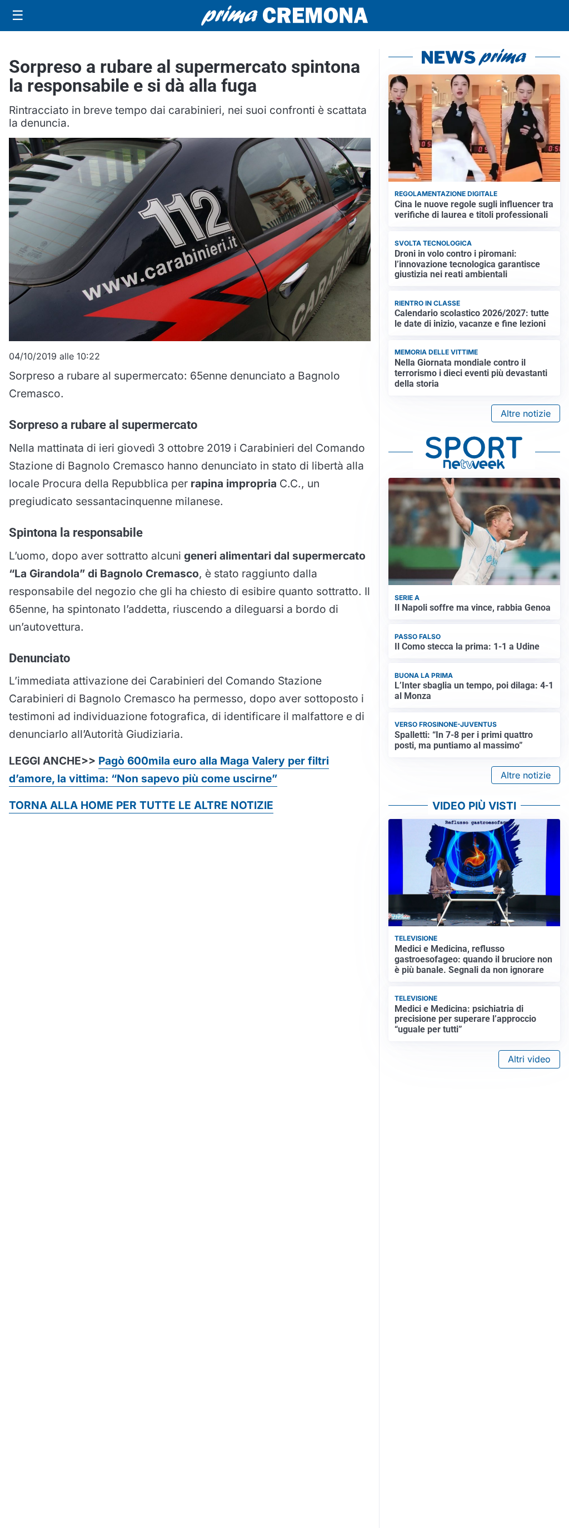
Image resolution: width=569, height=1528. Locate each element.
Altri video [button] (529, 1059)
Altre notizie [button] (526, 413)
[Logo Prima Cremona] (284, 15)
